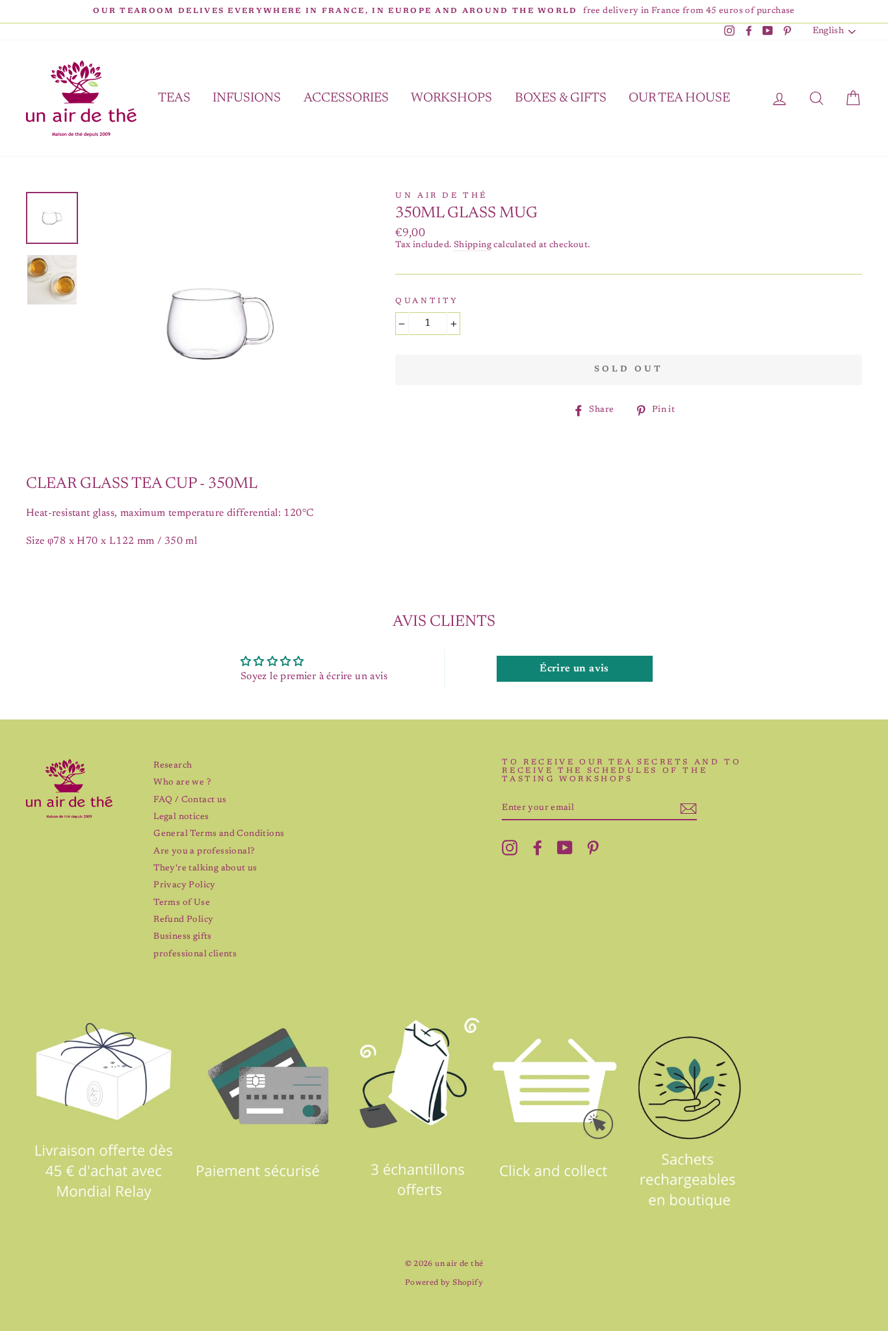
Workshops (451, 98)
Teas (174, 98)
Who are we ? (182, 782)
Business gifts (182, 936)
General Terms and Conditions (218, 834)
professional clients (195, 954)
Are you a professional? (203, 851)
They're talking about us (205, 868)
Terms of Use (181, 903)
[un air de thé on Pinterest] (593, 847)
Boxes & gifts (561, 98)
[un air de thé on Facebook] (537, 847)
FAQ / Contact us (189, 800)
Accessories (346, 98)
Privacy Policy (184, 885)
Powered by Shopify (444, 1283)
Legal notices (181, 817)
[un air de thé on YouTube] (565, 847)
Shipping (472, 245)
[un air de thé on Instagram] (509, 847)
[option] (444, 11)
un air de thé (441, 196)
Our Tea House (679, 98)
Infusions (247, 98)
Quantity (427, 301)
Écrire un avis (574, 669)
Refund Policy (183, 919)
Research (172, 765)
